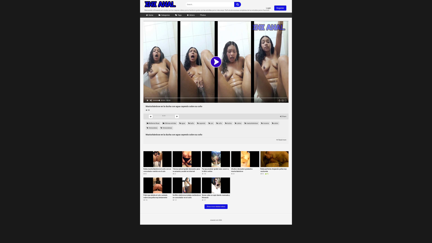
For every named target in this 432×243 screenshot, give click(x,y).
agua (183, 123)
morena (266, 123)
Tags (180, 15)
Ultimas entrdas (170, 123)
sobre (276, 123)
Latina (238, 123)
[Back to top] (424, 236)
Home (150, 15)
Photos (203, 15)
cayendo (202, 123)
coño (220, 123)
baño (192, 123)
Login (268, 8)
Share (284, 116)
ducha (229, 123)
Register (280, 8)
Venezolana (152, 128)
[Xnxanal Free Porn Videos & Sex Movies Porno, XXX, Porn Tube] (160, 4)
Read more (282, 140)
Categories (165, 15)
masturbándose (252, 123)
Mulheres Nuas (153, 123)
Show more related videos (216, 206)
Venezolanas (167, 128)
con (211, 123)
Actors (192, 15)
